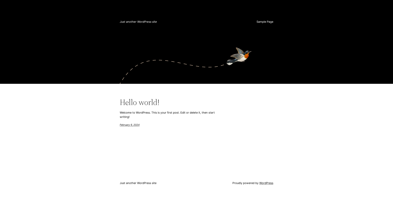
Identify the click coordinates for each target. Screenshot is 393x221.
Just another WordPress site (138, 21)
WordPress (266, 183)
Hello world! (140, 102)
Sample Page (265, 21)
